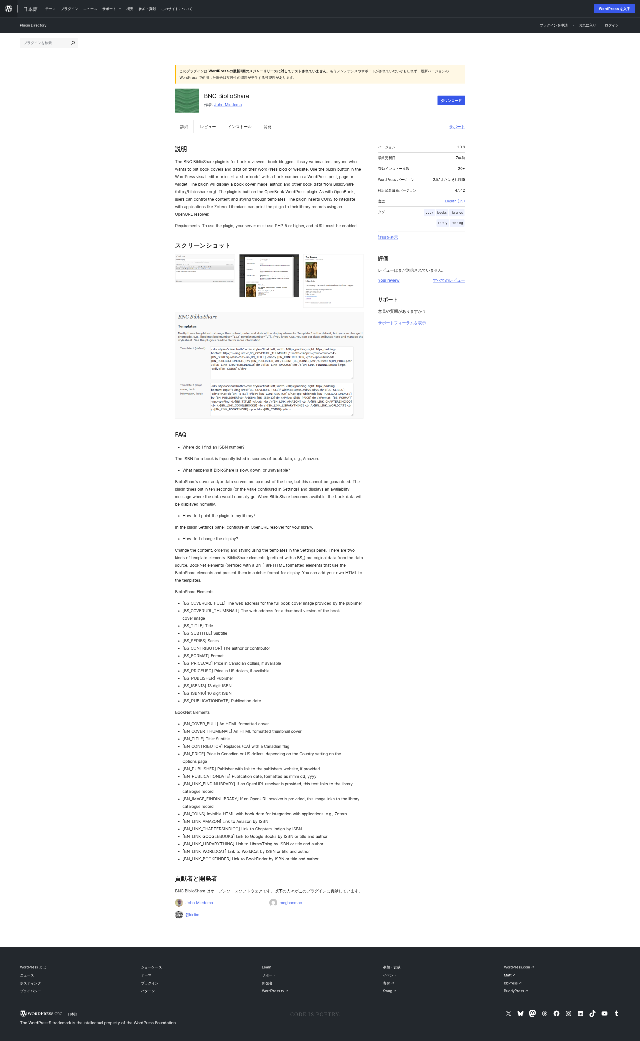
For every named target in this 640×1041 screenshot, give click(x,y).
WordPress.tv (275, 991)
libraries (457, 212)
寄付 (388, 983)
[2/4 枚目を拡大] (292, 260)
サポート (457, 126)
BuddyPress (516, 991)
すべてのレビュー (449, 280)
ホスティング (30, 983)
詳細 (184, 126)
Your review (389, 280)
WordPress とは (33, 967)
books (442, 212)
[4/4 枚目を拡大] (356, 318)
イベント (390, 975)
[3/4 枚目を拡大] (356, 260)
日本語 (73, 1014)
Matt (510, 975)
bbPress (513, 983)
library (443, 223)
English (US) (455, 201)
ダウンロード (451, 100)
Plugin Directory (33, 25)
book (429, 212)
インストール (240, 126)
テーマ (146, 975)
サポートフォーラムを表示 (402, 322)
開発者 (267, 983)
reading (457, 223)
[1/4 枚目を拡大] (228, 260)
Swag (389, 991)
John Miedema (228, 104)
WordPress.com (519, 967)
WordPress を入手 (614, 9)
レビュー (208, 126)
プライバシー (30, 991)
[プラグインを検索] (73, 43)
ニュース (27, 975)
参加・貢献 (391, 967)
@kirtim (192, 914)
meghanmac (291, 902)
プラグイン (149, 983)
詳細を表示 (388, 237)
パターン (148, 991)
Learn (266, 967)
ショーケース (151, 967)
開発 (268, 126)
